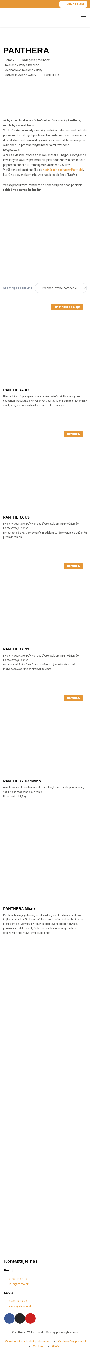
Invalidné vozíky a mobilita (22, 65)
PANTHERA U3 (16, 517)
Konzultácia (19, 1042)
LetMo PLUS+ (75, 4)
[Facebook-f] (9, 1318)
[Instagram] (20, 1318)
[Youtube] (30, 1318)
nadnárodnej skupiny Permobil (63, 169)
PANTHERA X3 (16, 390)
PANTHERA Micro (19, 909)
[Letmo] (17, 17)
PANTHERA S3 (16, 649)
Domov (9, 60)
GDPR (56, 1346)
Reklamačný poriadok (72, 1341)
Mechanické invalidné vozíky (23, 70)
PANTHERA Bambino (22, 781)
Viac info (47, 369)
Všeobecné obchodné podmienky (27, 1341)
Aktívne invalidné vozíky (20, 75)
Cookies (38, 1346)
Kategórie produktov (36, 60)
